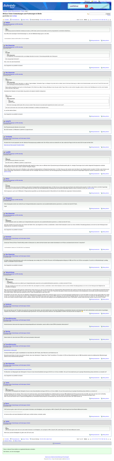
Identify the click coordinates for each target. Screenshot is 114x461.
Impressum (47, 457)
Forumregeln (66, 457)
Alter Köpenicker (10, 45)
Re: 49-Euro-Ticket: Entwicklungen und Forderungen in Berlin (17, 138)
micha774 (8, 121)
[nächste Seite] (108, 19)
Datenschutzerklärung (56, 457)
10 (102, 19)
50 (42, 19)
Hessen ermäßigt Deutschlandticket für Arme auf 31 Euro (18, 369)
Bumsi (7, 403)
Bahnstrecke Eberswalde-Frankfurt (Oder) (14, 145)
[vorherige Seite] (90, 19)
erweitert (109, 15)
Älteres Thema (18, 440)
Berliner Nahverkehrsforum (14, 11)
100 (44, 19)
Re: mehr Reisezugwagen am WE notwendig (13, 24)
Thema (22, 11)
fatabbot (7, 22)
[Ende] (110, 19)
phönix (7, 178)
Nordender (8, 236)
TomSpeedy (8, 136)
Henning (7, 331)
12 (106, 19)
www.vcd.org (7, 171)
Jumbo (7, 382)
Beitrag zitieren (106, 40)
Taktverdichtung (9, 272)
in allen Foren (49, 19)
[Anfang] (88, 19)
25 (40, 19)
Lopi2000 (7, 152)
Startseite (5, 11)
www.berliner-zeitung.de (10, 350)
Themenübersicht (15, 19)
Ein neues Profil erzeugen (105, 1)
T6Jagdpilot (8, 198)
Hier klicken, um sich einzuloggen (11, 451)
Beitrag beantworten (95, 40)
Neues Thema (25, 19)
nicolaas (14, 16)
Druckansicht (57, 443)
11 (104, 19)
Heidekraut (8, 304)
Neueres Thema (8, 440)
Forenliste (7, 19)
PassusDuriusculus (10, 318)
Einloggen (95, 1)
